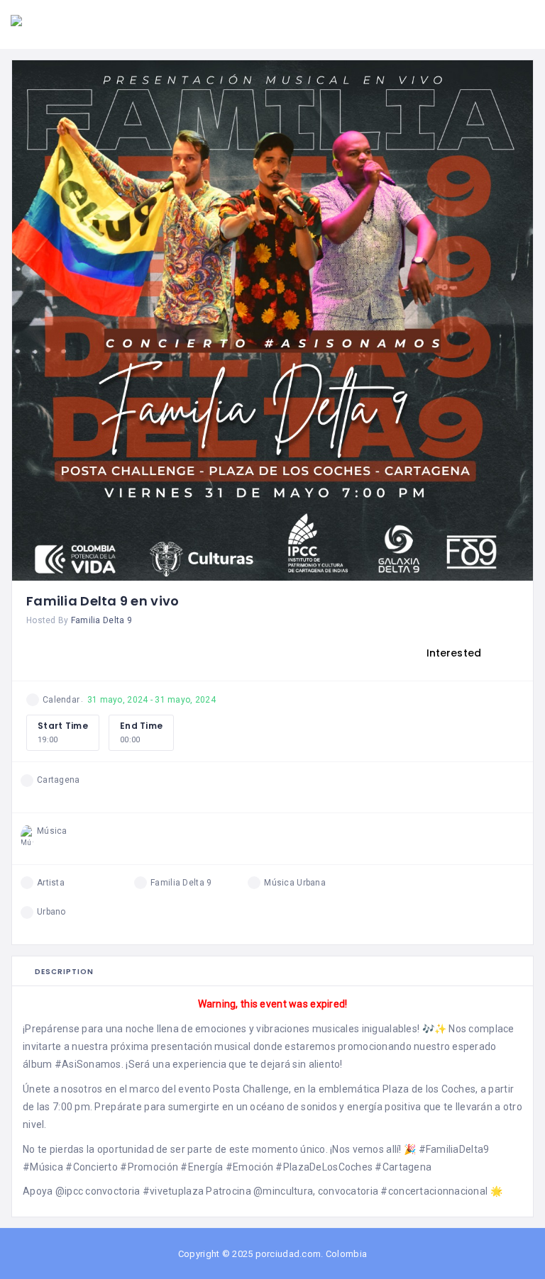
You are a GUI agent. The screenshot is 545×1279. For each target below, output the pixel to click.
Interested (452, 653)
